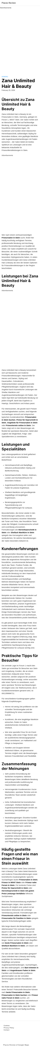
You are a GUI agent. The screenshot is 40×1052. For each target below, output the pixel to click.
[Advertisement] (20, 40)
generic (5, 76)
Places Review (9, 3)
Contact (6, 1030)
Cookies (7, 1025)
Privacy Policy (9, 1028)
